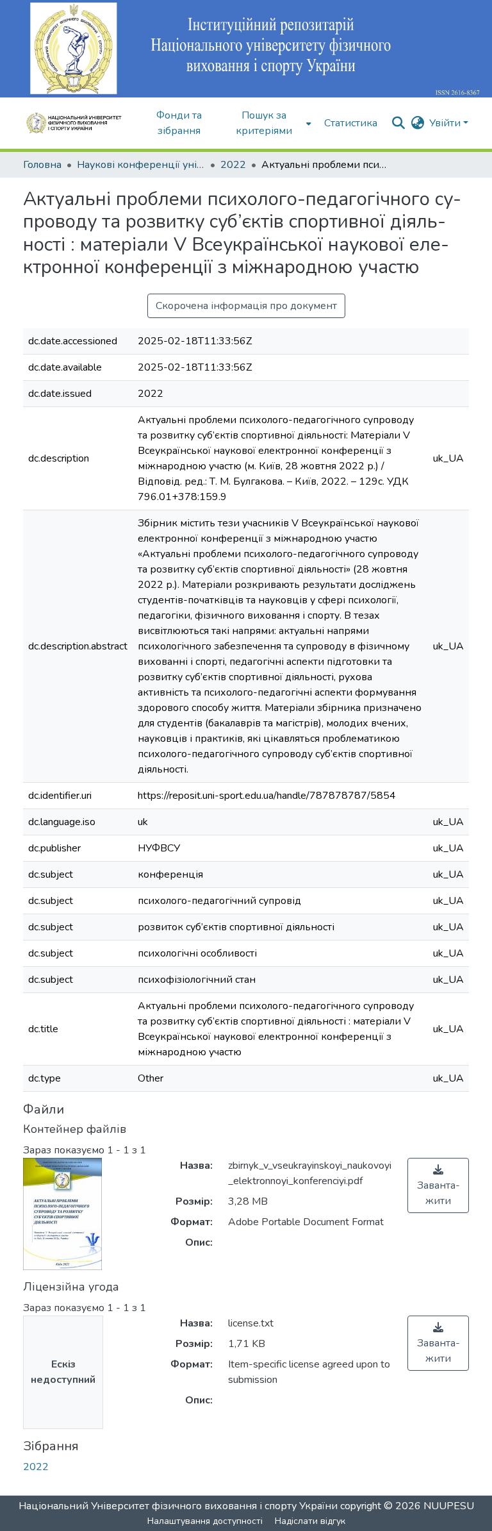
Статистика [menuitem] (350, 123)
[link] (438, 1185)
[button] (78, 123)
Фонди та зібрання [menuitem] (179, 123)
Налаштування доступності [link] (205, 1521)
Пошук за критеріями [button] (264, 123)
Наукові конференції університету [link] (141, 165)
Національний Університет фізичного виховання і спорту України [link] (178, 1506)
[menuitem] (268, 123)
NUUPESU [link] (448, 1506)
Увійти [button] (446, 123)
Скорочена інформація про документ (246, 306)
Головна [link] (42, 165)
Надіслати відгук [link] (310, 1521)
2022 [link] (233, 165)
